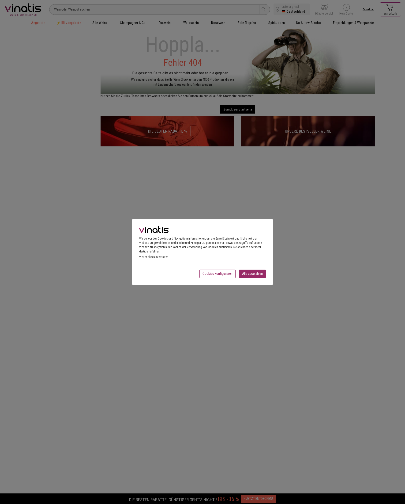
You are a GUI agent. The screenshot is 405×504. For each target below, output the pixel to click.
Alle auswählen (252, 273)
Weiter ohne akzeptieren (153, 257)
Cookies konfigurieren (217, 273)
